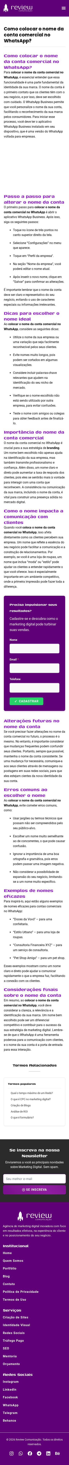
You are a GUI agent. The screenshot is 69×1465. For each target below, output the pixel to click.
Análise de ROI (19, 1111)
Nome (13, 640)
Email (14, 659)
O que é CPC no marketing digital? (31, 1099)
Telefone (15, 679)
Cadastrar (26, 701)
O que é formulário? (22, 1117)
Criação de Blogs (21, 1105)
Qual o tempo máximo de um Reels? (32, 1093)
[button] (64, 8)
